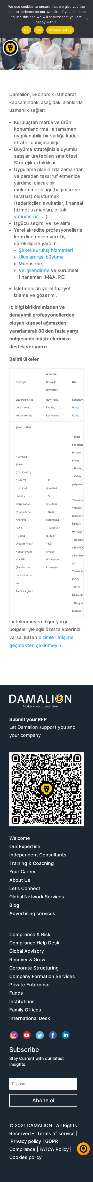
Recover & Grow (27, 959)
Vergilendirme (34, 270)
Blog (14, 905)
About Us (19, 880)
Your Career (22, 871)
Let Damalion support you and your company (42, 727)
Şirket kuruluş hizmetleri (46, 250)
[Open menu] (10, 48)
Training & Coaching (31, 863)
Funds (16, 993)
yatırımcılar (26, 216)
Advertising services (32, 913)
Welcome (19, 838)
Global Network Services (36, 896)
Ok (26, 30)
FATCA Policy (54, 1149)
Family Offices (25, 1009)
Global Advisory (26, 951)
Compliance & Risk (29, 934)
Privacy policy (26, 1141)
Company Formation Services (42, 976)
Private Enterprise (29, 984)
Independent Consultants (37, 854)
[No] (86, 18)
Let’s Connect (24, 888)
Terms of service (56, 1133)
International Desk (29, 1018)
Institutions (22, 1001)
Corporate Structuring (34, 968)
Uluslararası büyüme (41, 257)
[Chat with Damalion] (83, 1148)
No (38, 30)
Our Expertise (24, 846)
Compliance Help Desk (34, 942)
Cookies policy (25, 1157)
